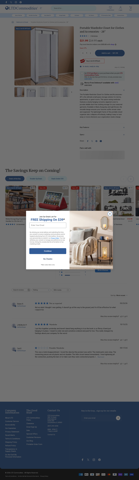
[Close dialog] (110, 214)
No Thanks (47, 259)
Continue (48, 251)
